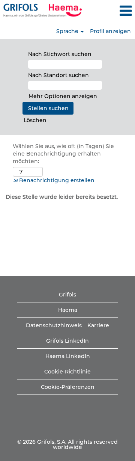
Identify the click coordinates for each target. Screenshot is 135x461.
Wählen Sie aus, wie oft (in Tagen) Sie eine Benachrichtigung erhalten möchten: (63, 154)
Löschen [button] (35, 120)
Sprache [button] (68, 31)
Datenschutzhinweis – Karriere (67, 325)
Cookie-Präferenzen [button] (67, 387)
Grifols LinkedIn (67, 340)
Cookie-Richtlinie (67, 371)
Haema (67, 310)
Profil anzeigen (110, 31)
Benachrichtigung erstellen (56, 180)
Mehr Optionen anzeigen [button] (62, 96)
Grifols (67, 294)
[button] (112, 10)
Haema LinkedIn (67, 356)
